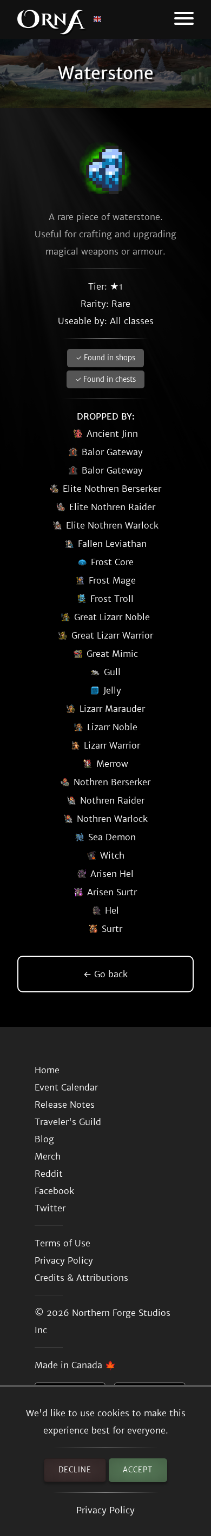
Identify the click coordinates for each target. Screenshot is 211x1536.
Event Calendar (66, 1087)
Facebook (54, 1190)
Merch (48, 1156)
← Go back (105, 974)
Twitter (50, 1208)
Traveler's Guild (68, 1121)
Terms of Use (62, 1243)
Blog (44, 1139)
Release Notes (65, 1104)
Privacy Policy (105, 1510)
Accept (138, 1470)
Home (47, 1070)
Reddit (49, 1173)
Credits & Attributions (81, 1277)
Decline (74, 1470)
